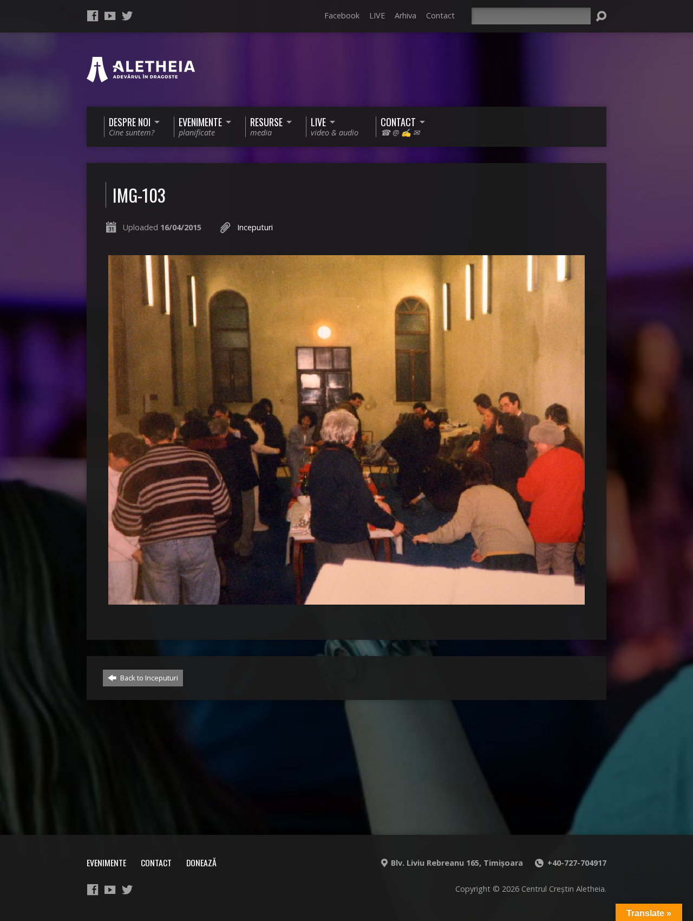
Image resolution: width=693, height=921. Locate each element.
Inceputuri (255, 227)
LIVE (377, 15)
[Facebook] (92, 15)
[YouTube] (109, 15)
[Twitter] (127, 15)
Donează (201, 862)
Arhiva (405, 15)
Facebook (341, 15)
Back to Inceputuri (148, 678)
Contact (440, 15)
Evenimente (106, 862)
